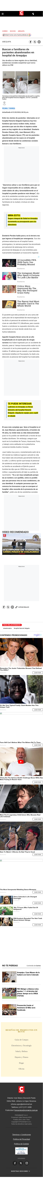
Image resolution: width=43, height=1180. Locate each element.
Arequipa (6, 42)
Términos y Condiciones (21, 1135)
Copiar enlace (23, 607)
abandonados (7, 628)
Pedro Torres (8, 108)
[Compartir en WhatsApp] (39, 41)
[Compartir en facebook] (30, 41)
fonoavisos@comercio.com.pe (26, 1110)
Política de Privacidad (21, 1139)
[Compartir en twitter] (34, 41)
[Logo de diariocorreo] (21, 13)
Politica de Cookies (21, 1144)
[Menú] (3, 14)
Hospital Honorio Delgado (22, 628)
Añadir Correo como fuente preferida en (16, 35)
